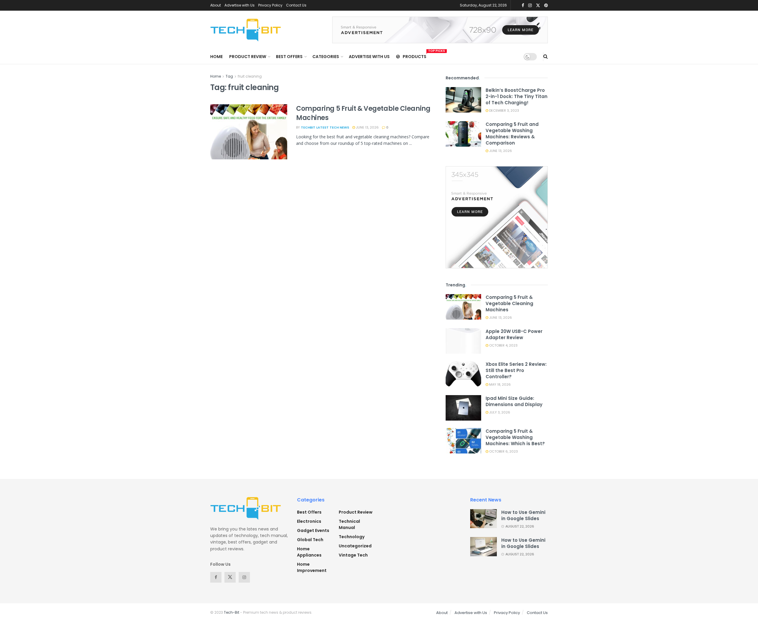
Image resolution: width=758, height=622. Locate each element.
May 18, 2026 (499, 384)
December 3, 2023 (503, 110)
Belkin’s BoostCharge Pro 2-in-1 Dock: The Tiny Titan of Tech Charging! (516, 96)
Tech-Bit (231, 612)
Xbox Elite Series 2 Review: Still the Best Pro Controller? (516, 370)
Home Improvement (312, 567)
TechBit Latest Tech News (325, 127)
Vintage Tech (353, 555)
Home (216, 57)
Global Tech (310, 540)
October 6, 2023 (503, 451)
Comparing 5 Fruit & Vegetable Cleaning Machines (363, 113)
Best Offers (289, 57)
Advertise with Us (239, 5)
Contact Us (296, 5)
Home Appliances (309, 552)
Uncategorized (355, 546)
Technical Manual (349, 524)
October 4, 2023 (503, 345)
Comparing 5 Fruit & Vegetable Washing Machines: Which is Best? (515, 437)
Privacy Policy (270, 5)
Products (414, 56)
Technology (351, 537)
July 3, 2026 (499, 412)
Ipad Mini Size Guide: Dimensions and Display (514, 401)
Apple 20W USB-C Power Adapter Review (514, 334)
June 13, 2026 (367, 127)
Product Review (247, 57)
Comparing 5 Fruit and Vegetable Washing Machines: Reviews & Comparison (512, 133)
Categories (325, 57)
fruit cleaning (250, 76)
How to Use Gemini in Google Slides (523, 515)
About (215, 5)
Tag (229, 76)
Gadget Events (313, 530)
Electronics (309, 521)
